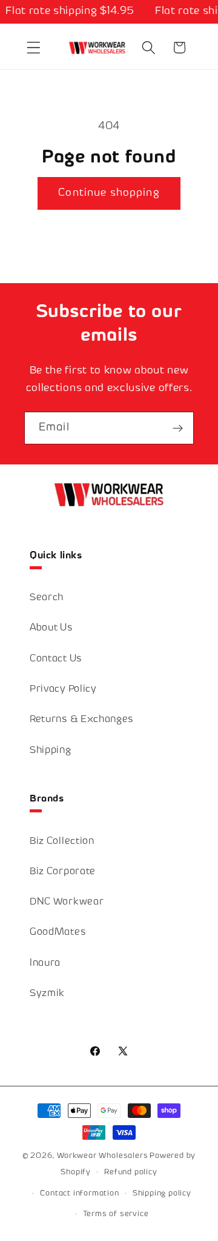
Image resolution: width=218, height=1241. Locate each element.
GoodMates (58, 932)
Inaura (45, 963)
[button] (33, 47)
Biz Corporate (63, 872)
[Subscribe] (177, 428)
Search (47, 598)
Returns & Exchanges (82, 719)
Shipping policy (162, 1193)
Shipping (50, 750)
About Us (51, 628)
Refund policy (130, 1172)
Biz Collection (62, 841)
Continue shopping (109, 193)
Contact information (79, 1193)
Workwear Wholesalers (102, 1156)
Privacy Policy (63, 689)
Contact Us (56, 659)
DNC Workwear (67, 902)
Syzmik (47, 993)
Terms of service (116, 1214)
